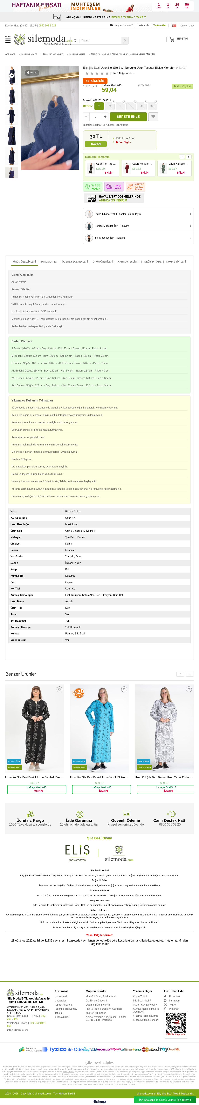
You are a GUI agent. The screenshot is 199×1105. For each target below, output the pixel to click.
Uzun (7, 959)
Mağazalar (60, 1000)
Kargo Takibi (140, 996)
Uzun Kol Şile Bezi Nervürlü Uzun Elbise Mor (166, 962)
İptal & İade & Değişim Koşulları (104, 1008)
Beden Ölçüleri (182, 86)
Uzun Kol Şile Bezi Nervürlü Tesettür (103, 965)
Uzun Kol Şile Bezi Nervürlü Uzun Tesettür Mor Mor (102, 962)
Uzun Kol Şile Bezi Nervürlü (55, 959)
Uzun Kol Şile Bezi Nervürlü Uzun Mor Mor (73, 965)
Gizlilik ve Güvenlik (96, 1000)
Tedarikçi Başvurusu (65, 1008)
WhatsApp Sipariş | (26, 1024)
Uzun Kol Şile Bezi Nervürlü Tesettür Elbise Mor (164, 965)
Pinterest (174, 1008)
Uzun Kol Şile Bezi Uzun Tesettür (73, 971)
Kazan (96, 144)
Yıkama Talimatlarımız (145, 1015)
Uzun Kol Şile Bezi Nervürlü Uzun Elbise (135, 962)
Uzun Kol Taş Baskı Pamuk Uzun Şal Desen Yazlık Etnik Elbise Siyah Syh (106, 163)
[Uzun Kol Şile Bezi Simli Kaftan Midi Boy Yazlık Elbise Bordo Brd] (127, 168)
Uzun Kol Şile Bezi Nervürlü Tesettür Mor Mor (78, 968)
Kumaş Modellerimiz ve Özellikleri (146, 1010)
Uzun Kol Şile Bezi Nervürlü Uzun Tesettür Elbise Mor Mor (29, 962)
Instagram (174, 1000)
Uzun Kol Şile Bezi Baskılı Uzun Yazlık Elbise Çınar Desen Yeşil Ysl (178, 163)
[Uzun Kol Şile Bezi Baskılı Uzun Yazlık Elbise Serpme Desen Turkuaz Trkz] (99, 728)
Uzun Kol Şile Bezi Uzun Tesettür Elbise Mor (130, 971)
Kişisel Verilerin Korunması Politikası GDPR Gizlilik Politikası (106, 1018)
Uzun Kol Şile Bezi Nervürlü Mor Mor (29, 971)
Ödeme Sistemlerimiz (98, 1004)
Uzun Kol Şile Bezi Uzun (52, 971)
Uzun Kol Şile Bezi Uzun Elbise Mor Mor (116, 974)
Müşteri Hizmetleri (96, 1012)
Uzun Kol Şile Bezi (37, 959)
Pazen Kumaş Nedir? (145, 1004)
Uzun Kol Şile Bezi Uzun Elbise (64, 974)
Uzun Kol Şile (24, 959)
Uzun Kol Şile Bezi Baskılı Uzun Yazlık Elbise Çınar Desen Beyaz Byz (164, 777)
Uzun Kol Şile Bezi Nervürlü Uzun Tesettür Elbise (138, 959)
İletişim (58, 1012)
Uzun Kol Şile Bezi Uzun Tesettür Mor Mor (37, 974)
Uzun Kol (14, 959)
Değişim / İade (152, 262)
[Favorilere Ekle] (153, 116)
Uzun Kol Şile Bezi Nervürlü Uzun (78, 959)
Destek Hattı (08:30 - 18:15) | (30, 25)
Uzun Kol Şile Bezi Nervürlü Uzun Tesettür (106, 959)
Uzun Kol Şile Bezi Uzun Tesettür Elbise (100, 971)
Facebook (174, 996)
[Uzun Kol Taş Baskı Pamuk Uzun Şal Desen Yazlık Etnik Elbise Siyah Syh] (91, 168)
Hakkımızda (143, 25)
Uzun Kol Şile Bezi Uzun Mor (142, 974)
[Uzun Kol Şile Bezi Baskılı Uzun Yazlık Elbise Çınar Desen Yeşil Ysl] (163, 168)
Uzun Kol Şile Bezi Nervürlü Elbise (107, 968)
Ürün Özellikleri (24, 262)
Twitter (172, 1004)
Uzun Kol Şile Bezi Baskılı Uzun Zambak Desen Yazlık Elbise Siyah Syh (34, 777)
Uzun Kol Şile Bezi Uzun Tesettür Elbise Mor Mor (164, 971)
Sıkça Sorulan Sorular (145, 1019)
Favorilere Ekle (59, 689)
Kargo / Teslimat (129, 262)
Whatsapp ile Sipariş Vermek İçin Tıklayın (167, 1099)
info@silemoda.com (17, 1030)
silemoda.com (43, 1093)
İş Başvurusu (61, 1016)
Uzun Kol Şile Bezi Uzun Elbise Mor (89, 974)
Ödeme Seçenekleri (75, 262)
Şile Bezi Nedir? (142, 1000)
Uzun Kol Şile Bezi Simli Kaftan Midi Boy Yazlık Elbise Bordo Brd (142, 163)
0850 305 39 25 (170, 824)
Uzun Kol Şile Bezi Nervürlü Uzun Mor (44, 965)
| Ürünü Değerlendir (121, 73)
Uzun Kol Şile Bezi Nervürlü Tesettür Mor (46, 968)
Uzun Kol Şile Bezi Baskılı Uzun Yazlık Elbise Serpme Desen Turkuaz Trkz (99, 777)
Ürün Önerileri (103, 262)
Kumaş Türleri (176, 262)
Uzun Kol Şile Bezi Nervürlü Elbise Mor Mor (164, 968)
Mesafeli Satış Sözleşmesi (101, 996)
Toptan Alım (159, 25)
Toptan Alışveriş (63, 1004)
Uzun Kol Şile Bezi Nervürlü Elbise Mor (134, 968)
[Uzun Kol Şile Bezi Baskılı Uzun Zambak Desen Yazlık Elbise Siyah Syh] (34, 728)
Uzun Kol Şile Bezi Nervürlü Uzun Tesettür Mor (67, 962)
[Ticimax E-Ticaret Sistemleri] (99, 1102)
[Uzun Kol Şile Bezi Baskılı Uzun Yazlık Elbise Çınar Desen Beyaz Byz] (164, 728)
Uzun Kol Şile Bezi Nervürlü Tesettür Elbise (131, 965)
